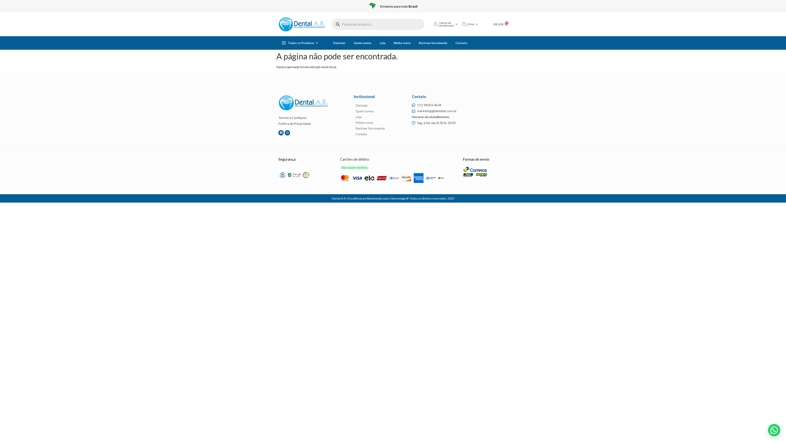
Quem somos (363, 43)
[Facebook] (281, 132)
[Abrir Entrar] (476, 24)
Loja (382, 43)
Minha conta (402, 43)
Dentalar (339, 43)
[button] (774, 430)
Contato (461, 43)
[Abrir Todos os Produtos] (316, 43)
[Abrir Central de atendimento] (456, 24)
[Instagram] (287, 132)
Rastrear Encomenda (433, 43)
